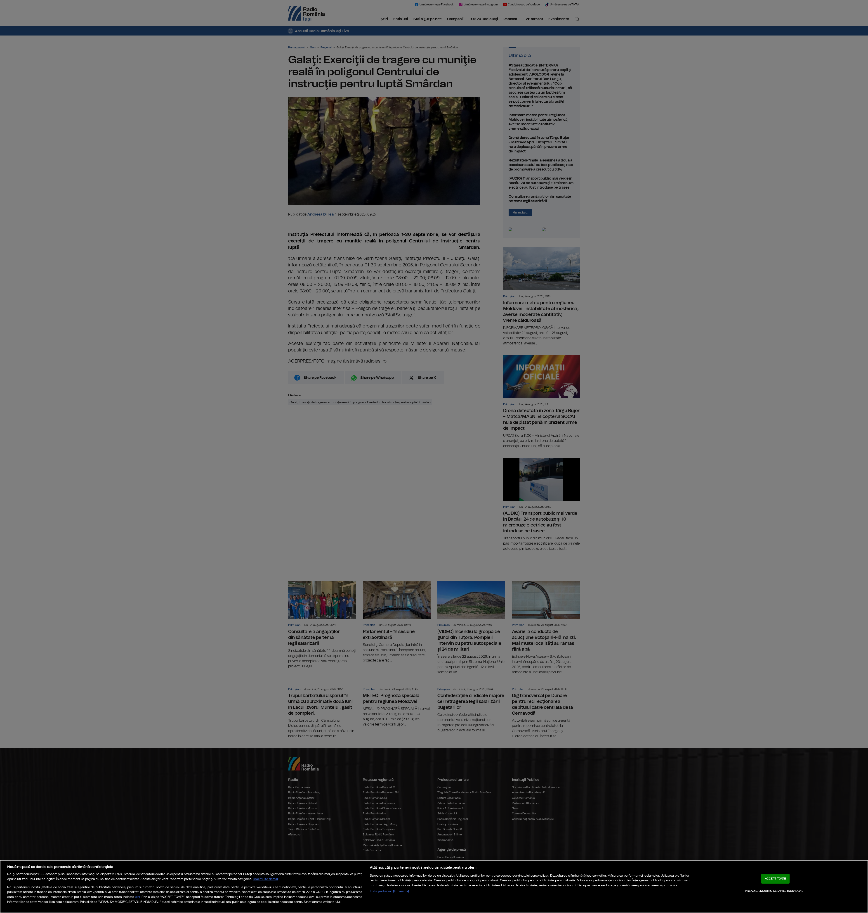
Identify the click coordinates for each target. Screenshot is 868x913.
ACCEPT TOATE (775, 878)
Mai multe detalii (265, 879)
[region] (434, 886)
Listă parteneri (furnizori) (389, 891)
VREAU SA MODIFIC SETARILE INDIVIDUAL (774, 890)
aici (137, 897)
